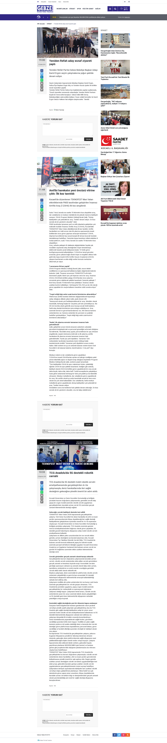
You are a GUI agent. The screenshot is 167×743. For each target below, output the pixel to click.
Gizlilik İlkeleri (86, 735)
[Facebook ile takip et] (115, 735)
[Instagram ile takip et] (123, 735)
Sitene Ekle (66, 1)
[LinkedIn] (41, 77)
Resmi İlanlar (62, 9)
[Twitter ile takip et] (119, 735)
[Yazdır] (41, 86)
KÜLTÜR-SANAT (88, 9)
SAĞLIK (97, 9)
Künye (72, 735)
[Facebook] (41, 70)
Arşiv (59, 1)
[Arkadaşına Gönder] (41, 83)
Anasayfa (42, 23)
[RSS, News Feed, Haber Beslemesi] (128, 735)
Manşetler (43, 1)
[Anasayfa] (38, 1)
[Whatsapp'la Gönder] (41, 80)
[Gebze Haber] (45, 8)
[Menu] (110, 9)
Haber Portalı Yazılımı (46, 740)
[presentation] (43, 17)
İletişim (79, 735)
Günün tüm (124, 17)
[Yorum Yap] (41, 89)
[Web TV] (125, 2)
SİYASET (72, 9)
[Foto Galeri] (129, 2)
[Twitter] (41, 73)
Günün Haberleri (52, 1)
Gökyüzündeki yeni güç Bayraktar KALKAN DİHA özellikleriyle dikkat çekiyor (82, 17)
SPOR (79, 9)
